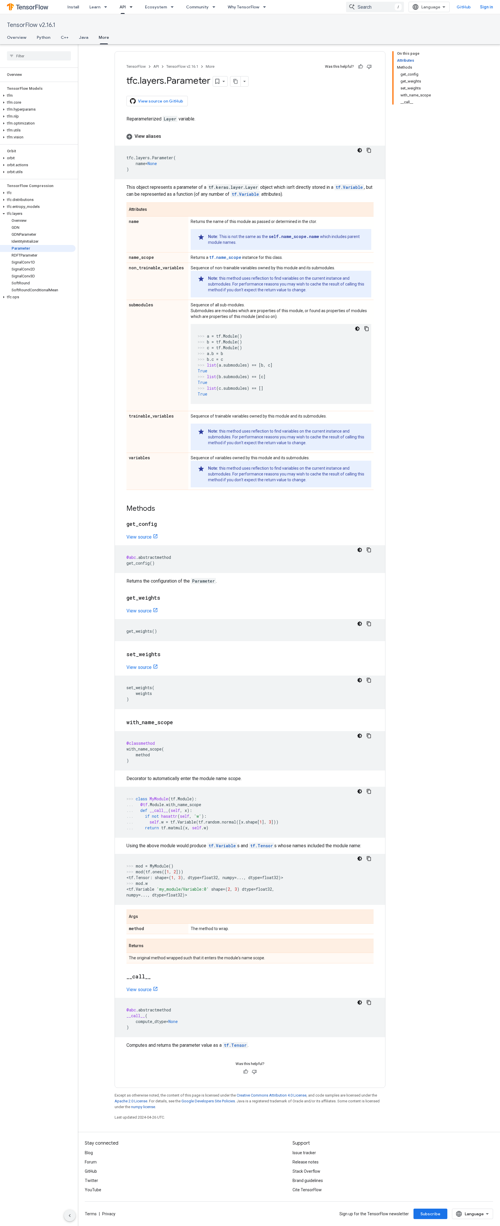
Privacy (108, 1214)
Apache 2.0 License (131, 1101)
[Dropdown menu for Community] (216, 7)
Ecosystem (156, 7)
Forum (91, 1162)
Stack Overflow (306, 1171)
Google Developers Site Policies (208, 1101)
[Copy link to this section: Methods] (161, 509)
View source (139, 537)
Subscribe (430, 1213)
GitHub (464, 7)
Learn (94, 7)
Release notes (306, 1162)
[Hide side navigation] (70, 1215)
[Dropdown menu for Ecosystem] (174, 7)
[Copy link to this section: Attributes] (153, 209)
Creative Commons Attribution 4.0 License (271, 1095)
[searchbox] (39, 56)
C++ (65, 37)
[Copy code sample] (369, 150)
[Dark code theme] (359, 150)
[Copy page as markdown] (235, 81)
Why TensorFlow (243, 7)
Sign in (486, 7)
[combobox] (375, 7)
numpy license (143, 1107)
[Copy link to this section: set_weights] (166, 654)
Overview (16, 37)
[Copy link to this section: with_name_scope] (179, 722)
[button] (38, 95)
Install (73, 7)
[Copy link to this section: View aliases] (167, 136)
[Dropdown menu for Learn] (107, 7)
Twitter (91, 1180)
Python (43, 37)
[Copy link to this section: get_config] (162, 524)
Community (197, 7)
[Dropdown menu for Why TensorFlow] (266, 7)
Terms (91, 1214)
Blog (89, 1152)
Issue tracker (304, 1152)
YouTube (93, 1189)
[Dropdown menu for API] (133, 7)
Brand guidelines (308, 1180)
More (104, 37)
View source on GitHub (160, 101)
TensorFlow (136, 66)
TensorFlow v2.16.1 (31, 25)
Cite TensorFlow (307, 1189)
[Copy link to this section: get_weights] (166, 598)
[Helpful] (360, 66)
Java (83, 37)
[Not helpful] (369, 66)
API (123, 7)
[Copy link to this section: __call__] (156, 977)
